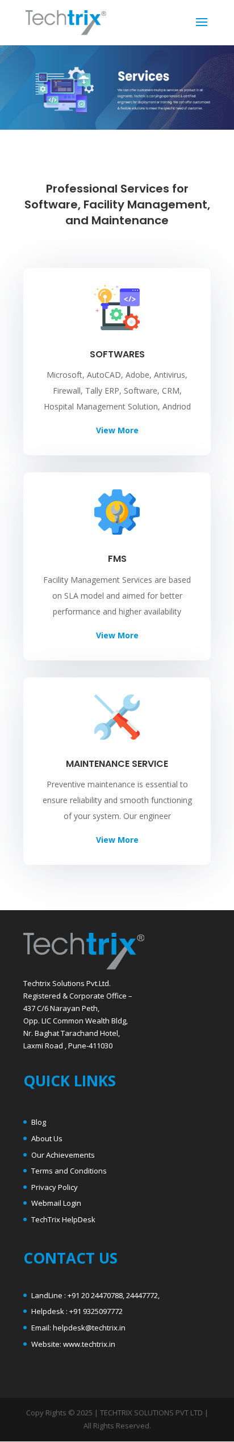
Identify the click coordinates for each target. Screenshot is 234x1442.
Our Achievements (63, 1155)
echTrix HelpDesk (65, 1219)
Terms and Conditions (69, 1171)
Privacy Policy (54, 1187)
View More (117, 430)
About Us (46, 1138)
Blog (38, 1122)
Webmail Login (56, 1203)
